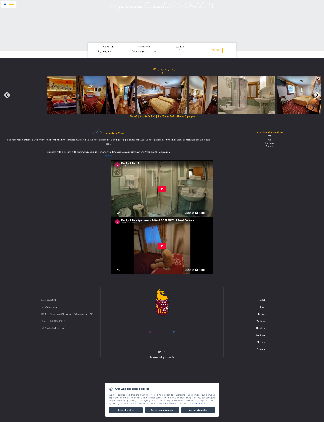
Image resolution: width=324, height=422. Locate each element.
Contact (261, 349)
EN (159, 352)
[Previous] (7, 95)
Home (262, 307)
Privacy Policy (198, 403)
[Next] (317, 95)
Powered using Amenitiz (162, 357)
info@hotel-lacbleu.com (52, 328)
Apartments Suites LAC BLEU (162, 6)
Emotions (260, 335)
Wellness (260, 321)
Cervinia (260, 328)
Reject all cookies (126, 410)
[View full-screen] (318, 78)
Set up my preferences (162, 410)
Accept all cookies (198, 410)
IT (165, 352)
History (261, 342)
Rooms (261, 314)
